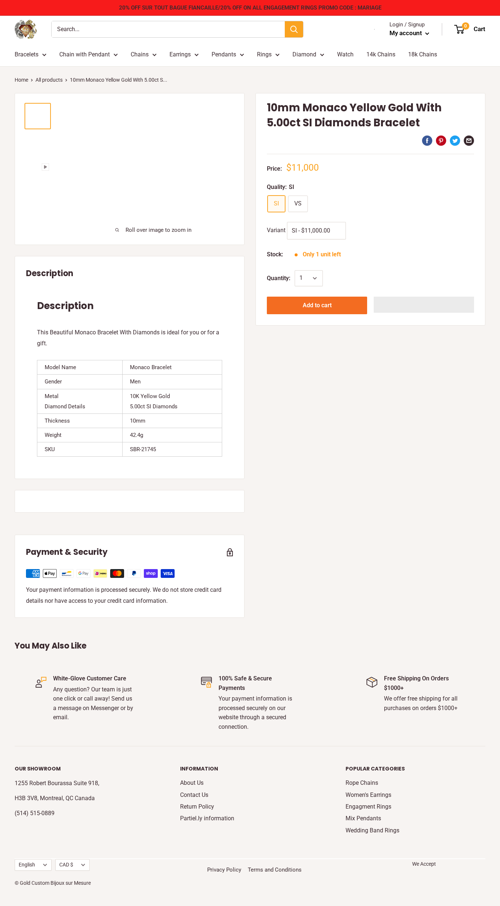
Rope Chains (362, 782)
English (27, 865)
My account (406, 33)
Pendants (224, 54)
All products (49, 80)
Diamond (304, 54)
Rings (264, 54)
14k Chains (380, 54)
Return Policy (197, 806)
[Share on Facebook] (427, 140)
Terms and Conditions (275, 869)
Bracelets (26, 54)
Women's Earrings (368, 794)
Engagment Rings (368, 806)
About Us (192, 782)
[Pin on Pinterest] (441, 140)
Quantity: (278, 278)
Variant (276, 230)
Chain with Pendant (84, 54)
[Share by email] (469, 140)
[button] (424, 305)
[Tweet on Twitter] (455, 140)
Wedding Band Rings (372, 830)
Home (21, 80)
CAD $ (66, 865)
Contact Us (194, 794)
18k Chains (422, 54)
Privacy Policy (224, 869)
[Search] (294, 29)
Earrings (180, 54)
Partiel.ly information (207, 818)
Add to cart (317, 305)
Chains (140, 54)
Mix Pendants (363, 818)
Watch (345, 54)
